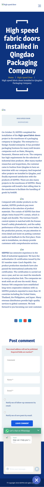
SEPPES (5, 253)
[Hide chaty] (36, 480)
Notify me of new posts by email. (19, 415)
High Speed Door (23, 118)
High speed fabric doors (29, 135)
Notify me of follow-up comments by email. (21, 404)
